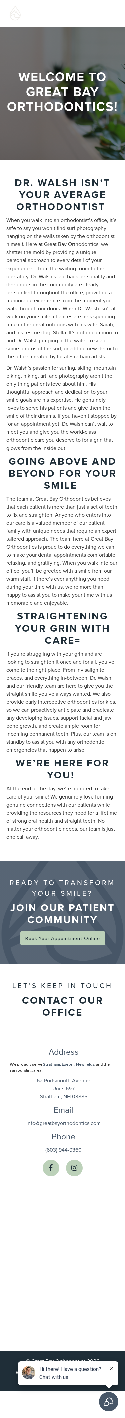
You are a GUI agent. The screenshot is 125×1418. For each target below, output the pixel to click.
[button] (103, 13)
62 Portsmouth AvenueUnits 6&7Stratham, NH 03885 (63, 1088)
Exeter (68, 1064)
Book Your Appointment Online (62, 938)
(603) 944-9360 (63, 1150)
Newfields (85, 1064)
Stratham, (51, 1064)
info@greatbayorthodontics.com (63, 1123)
